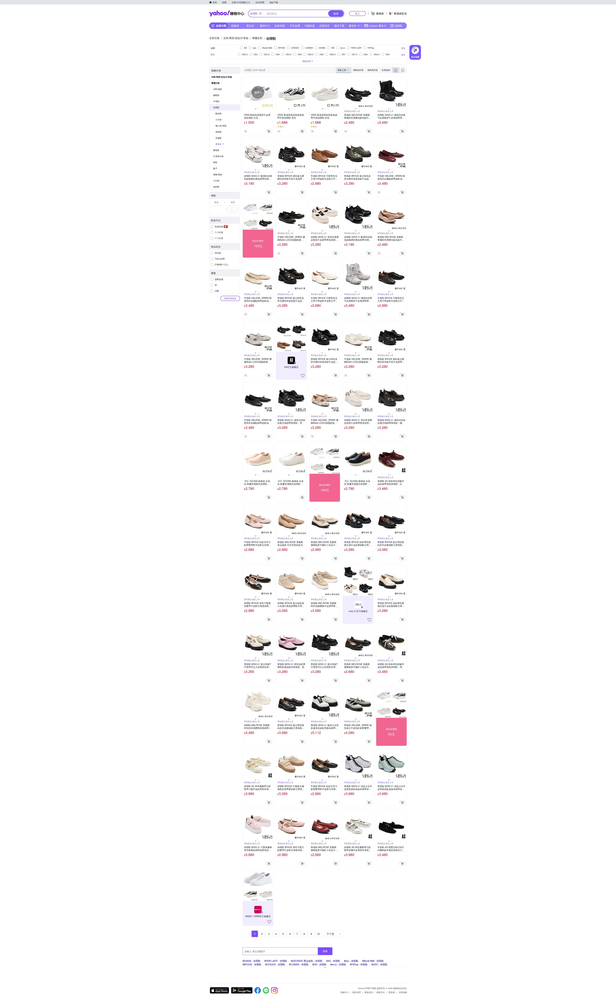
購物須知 (368, 992)
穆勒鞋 (216, 95)
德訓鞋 (216, 186)
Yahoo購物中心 (226, 13)
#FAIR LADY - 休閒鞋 (275, 960)
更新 (404, 988)
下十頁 (330, 934)
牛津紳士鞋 (218, 156)
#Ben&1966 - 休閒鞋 (373, 960)
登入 (357, 13)
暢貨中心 (265, 25)
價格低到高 (358, 69)
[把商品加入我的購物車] (269, 131)
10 (318, 934)
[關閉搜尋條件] (260, 13)
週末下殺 (339, 25)
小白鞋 (216, 180)
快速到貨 (280, 25)
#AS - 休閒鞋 (333, 960)
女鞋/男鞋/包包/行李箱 (221, 76)
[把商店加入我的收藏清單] (303, 376)
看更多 (352, 25)
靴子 (215, 168)
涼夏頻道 (309, 25)
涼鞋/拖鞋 (217, 89)
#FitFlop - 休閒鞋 (359, 964)
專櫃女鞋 (215, 82)
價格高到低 (372, 69)
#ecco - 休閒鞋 (338, 964)
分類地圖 (402, 992)
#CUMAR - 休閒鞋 (298, 964)
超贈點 (398, 25)
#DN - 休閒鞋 (319, 964)
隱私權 (392, 992)
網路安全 (380, 992)
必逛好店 (324, 25)
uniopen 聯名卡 (377, 25)
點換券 (235, 25)
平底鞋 (216, 101)
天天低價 (295, 25)
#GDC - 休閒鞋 (379, 964)
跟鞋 (215, 162)
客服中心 (344, 992)
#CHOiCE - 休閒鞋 (275, 964)
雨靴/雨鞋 (217, 174)
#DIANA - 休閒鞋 (252, 960)
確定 (232, 210)
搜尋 (325, 951)
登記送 (250, 25)
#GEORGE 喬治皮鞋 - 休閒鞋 (306, 960)
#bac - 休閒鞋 (351, 960)
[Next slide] (271, 92)
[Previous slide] (245, 92)
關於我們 (356, 992)
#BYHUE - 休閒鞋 (252, 964)
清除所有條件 (230, 298)
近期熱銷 (386, 69)
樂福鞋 (216, 150)
